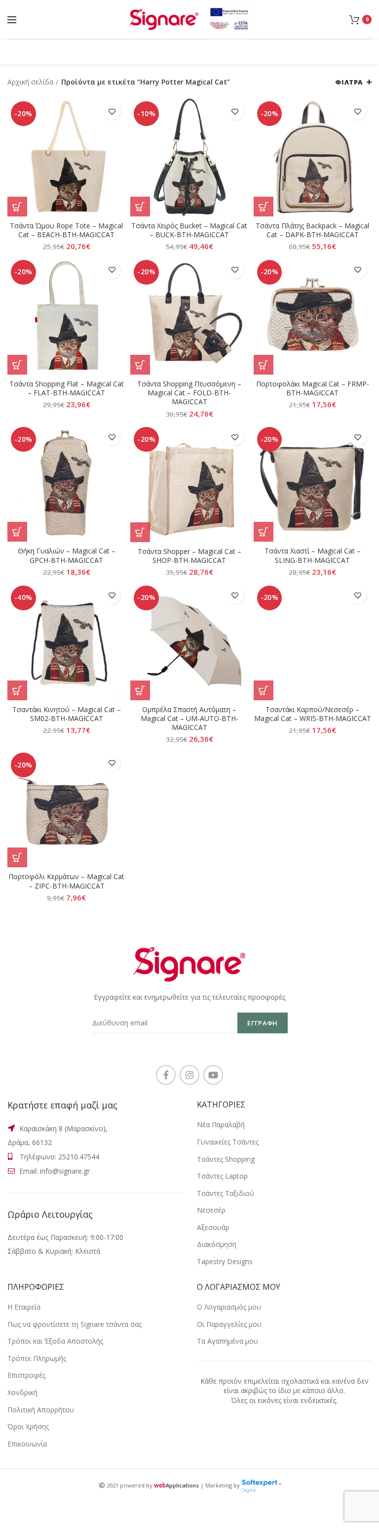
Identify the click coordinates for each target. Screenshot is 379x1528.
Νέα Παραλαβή (221, 1124)
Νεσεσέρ (211, 1210)
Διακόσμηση (216, 1244)
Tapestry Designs (225, 1261)
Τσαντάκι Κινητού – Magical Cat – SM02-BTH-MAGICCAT (66, 714)
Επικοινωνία (27, 1443)
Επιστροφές (26, 1375)
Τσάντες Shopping (226, 1159)
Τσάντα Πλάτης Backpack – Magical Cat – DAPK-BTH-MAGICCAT (312, 230)
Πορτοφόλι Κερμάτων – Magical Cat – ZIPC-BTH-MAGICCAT (66, 881)
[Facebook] (166, 1075)
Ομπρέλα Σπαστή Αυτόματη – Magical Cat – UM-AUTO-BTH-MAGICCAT (189, 718)
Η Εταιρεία (23, 1307)
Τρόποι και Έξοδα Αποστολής (55, 1341)
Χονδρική (22, 1392)
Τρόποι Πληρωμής (36, 1358)
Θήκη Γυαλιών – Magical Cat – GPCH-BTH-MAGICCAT (66, 555)
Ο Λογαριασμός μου (229, 1307)
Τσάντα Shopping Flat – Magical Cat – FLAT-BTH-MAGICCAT (66, 388)
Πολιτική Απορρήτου (40, 1409)
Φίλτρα (349, 82)
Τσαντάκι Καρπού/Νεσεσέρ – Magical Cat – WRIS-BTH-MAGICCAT (312, 714)
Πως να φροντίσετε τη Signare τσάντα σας (74, 1324)
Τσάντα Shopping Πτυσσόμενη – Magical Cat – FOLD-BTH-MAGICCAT (189, 393)
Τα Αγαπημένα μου (227, 1341)
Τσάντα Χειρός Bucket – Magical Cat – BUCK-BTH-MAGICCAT (189, 230)
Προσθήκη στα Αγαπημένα (111, 111)
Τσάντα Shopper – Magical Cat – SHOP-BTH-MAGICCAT (189, 556)
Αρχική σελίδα (30, 81)
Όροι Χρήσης (28, 1426)
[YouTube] (213, 1075)
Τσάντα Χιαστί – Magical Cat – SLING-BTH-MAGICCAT (313, 555)
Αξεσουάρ (213, 1227)
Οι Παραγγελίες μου (229, 1324)
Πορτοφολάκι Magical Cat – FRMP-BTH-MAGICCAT (312, 388)
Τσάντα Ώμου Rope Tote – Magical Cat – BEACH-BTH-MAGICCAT (66, 230)
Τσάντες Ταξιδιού (225, 1193)
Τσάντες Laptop (222, 1176)
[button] (17, 206)
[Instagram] (189, 1075)
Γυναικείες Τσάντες (228, 1141)
